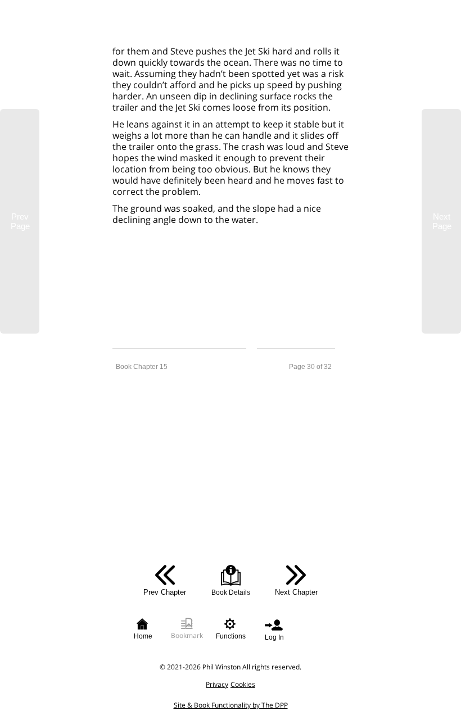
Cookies (243, 684)
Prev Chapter (164, 592)
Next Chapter (296, 592)
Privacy (217, 684)
